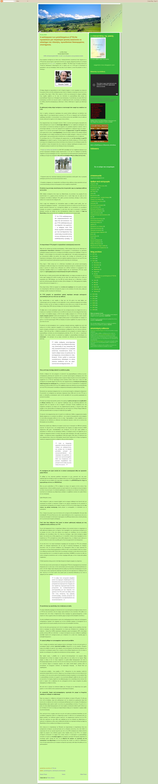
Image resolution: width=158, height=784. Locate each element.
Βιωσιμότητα (94, 195)
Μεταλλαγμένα (48, 770)
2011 (93, 298)
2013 (93, 294)
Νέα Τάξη (93, 191)
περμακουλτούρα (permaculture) (99, 214)
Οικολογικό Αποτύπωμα (97, 218)
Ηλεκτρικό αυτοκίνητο (96, 230)
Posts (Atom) (51, 777)
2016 (93, 256)
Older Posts (83, 774)
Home (63, 774)
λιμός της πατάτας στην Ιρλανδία (49, 149)
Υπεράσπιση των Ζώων (97, 201)
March (95, 287)
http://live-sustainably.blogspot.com (98, 330)
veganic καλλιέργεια (96, 241)
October (96, 267)
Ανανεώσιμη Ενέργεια (96, 220)
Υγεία (92, 193)
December (96, 262)
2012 (93, 296)
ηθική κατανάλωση (95, 213)
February (96, 289)
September (97, 269)
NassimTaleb (52, 63)
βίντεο (92, 234)
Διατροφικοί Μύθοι (95, 222)
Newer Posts (43, 774)
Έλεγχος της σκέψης (96, 199)
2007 (93, 307)
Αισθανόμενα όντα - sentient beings (100, 197)
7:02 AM (54, 768)
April (95, 284)
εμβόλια (92, 224)
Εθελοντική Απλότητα (96, 228)
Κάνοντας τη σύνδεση (98, 71)
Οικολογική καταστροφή (58, 770)
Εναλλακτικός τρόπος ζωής (98, 185)
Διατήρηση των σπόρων (97, 226)
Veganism (93, 183)
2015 (93, 258)
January (96, 291)
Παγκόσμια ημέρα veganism (98, 232)
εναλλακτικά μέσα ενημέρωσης (98, 247)
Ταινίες (92, 238)
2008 (93, 305)
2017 (93, 254)
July (95, 273)
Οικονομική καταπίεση (96, 211)
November (96, 265)
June (95, 280)
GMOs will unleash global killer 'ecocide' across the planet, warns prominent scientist (63, 56)
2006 (93, 309)
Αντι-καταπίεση (94, 207)
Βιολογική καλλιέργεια (96, 209)
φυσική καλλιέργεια (95, 240)
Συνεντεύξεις (94, 236)
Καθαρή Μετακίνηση (96, 243)
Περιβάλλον (93, 189)
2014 (93, 260)
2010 (93, 300)
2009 (93, 303)
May (95, 282)
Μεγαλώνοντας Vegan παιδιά (98, 245)
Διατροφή (93, 203)
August (96, 271)
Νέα (91, 216)
